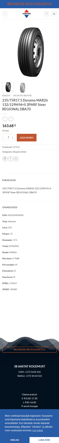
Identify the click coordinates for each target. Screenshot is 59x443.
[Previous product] (10, 119)
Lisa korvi (27, 137)
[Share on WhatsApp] (5, 158)
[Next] (52, 52)
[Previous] (7, 52)
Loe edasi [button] (37, 430)
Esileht (6, 95)
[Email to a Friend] (15, 158)
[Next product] (5, 119)
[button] (5, 13)
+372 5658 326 (33, 371)
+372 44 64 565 (34, 375)
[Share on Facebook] (10, 158)
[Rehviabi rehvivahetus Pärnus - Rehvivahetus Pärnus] (26, 13)
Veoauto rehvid (22, 95)
